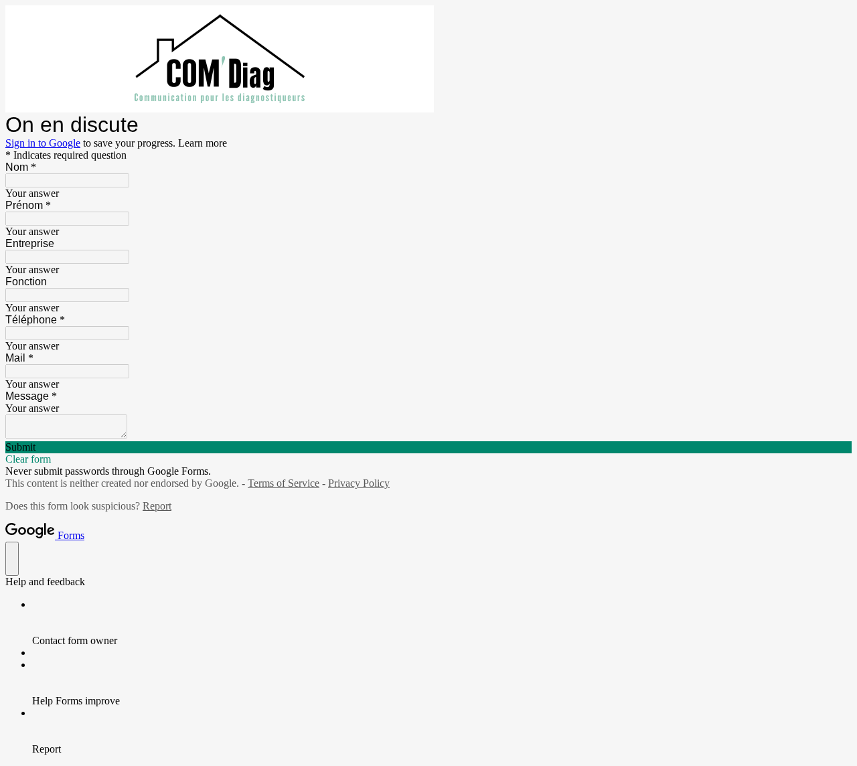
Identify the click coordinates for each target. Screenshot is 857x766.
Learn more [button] (202, 143)
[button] (428, 447)
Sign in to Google (42, 143)
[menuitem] (442, 623)
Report (157, 506)
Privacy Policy (359, 483)
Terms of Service (283, 483)
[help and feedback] (12, 559)
